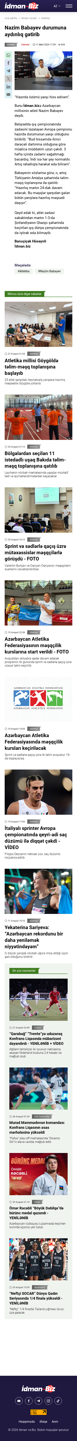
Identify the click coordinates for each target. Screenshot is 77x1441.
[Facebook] (28, 1400)
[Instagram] (48, 1400)
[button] (8, 55)
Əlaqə (43, 1421)
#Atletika (24, 271)
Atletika (11, 44)
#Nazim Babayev (49, 271)
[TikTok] (58, 1400)
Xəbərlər (25, 44)
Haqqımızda (27, 1421)
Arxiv (55, 1421)
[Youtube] (18, 1400)
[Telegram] (38, 1400)
